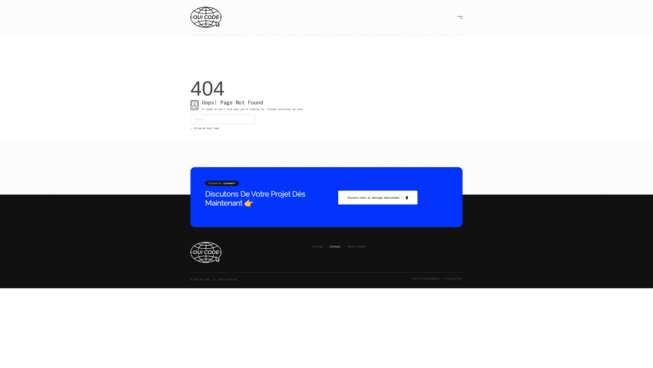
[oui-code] (205, 17)
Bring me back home (206, 128)
